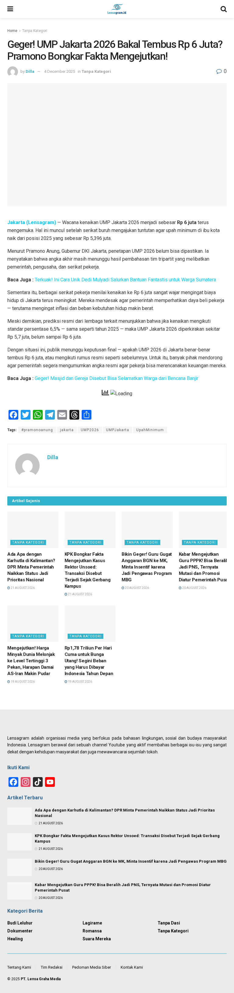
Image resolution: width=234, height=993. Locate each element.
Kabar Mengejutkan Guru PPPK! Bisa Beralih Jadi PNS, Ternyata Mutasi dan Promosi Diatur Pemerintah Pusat (204, 567)
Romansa (92, 930)
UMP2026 (90, 430)
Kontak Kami (132, 967)
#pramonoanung (37, 430)
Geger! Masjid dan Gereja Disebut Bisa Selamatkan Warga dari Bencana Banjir (116, 378)
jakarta (67, 430)
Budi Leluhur (20, 923)
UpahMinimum (150, 430)
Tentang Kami (19, 967)
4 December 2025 (59, 71)
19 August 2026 (22, 681)
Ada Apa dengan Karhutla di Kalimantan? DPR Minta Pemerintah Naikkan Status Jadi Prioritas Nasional (31, 567)
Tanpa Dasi (169, 923)
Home (12, 31)
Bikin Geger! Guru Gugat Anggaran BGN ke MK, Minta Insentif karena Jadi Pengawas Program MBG (147, 567)
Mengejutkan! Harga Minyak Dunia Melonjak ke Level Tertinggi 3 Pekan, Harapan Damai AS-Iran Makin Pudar (31, 660)
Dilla (30, 71)
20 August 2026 (136, 588)
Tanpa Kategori (34, 31)
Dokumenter (20, 930)
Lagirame (92, 923)
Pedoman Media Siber (91, 967)
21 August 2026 (22, 588)
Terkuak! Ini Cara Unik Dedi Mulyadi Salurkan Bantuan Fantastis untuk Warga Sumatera (125, 280)
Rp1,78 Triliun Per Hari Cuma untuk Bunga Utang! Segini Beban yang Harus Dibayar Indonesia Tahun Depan (89, 660)
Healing (15, 938)
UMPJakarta (117, 430)
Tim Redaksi (51, 967)
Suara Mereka (97, 938)
